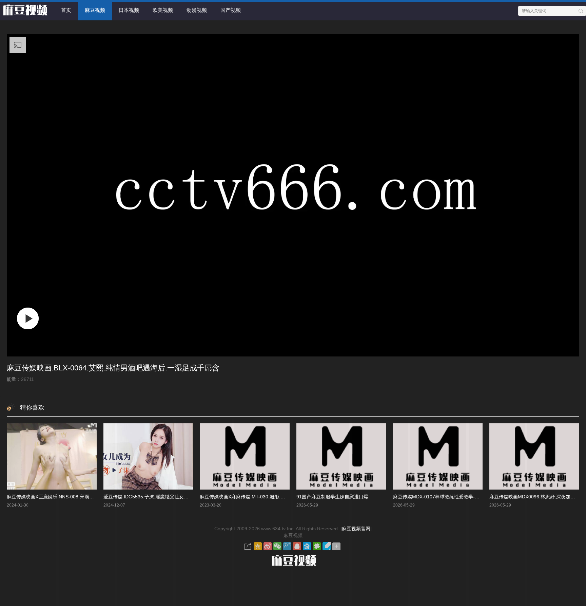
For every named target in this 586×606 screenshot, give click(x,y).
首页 (66, 10)
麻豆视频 (95, 10)
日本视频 (129, 10)
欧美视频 (163, 10)
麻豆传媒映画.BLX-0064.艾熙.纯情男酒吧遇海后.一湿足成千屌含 (113, 368)
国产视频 (230, 10)
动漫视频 (197, 10)
